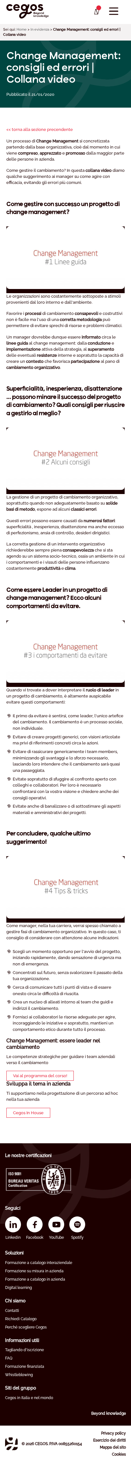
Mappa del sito (113, 1447)
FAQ (8, 1358)
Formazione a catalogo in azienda (35, 1279)
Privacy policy (113, 1433)
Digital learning (18, 1287)
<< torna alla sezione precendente (39, 129)
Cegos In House (28, 1112)
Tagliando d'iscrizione (24, 1350)
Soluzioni (14, 1252)
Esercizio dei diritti (109, 1440)
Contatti (12, 1310)
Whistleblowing (19, 1375)
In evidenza (40, 29)
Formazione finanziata (24, 1366)
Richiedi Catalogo (21, 1319)
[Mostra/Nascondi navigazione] (113, 11)
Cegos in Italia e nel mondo (29, 1398)
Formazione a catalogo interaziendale (38, 1262)
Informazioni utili (22, 1340)
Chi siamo (15, 1300)
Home (22, 29)
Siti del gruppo (20, 1387)
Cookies (119, 1454)
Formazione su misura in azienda (34, 1271)
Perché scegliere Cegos (26, 1327)
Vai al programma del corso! (40, 1075)
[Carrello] (96, 12)
